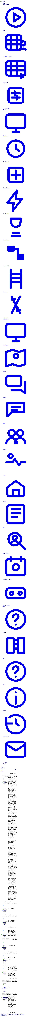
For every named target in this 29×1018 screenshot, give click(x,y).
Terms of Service (15, 1014)
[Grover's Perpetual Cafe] (1, 934)
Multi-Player (6, 109)
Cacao (4, 782)
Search (15, 769)
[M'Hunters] (2, 922)
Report (4, 784)
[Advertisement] (22, 785)
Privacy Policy (4, 1015)
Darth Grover (5, 934)
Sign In (4, 763)
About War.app (4, 1014)
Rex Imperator (4, 909)
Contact (9, 1014)
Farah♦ (4, 922)
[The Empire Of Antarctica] (3, 909)
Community (5, 319)
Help (4, 606)
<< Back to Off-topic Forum (2, 769)
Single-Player (6, 4)
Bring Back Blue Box (5, 998)
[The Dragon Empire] (2, 782)
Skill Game (22, 1014)
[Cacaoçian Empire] (1, 997)
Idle (4, 3)
